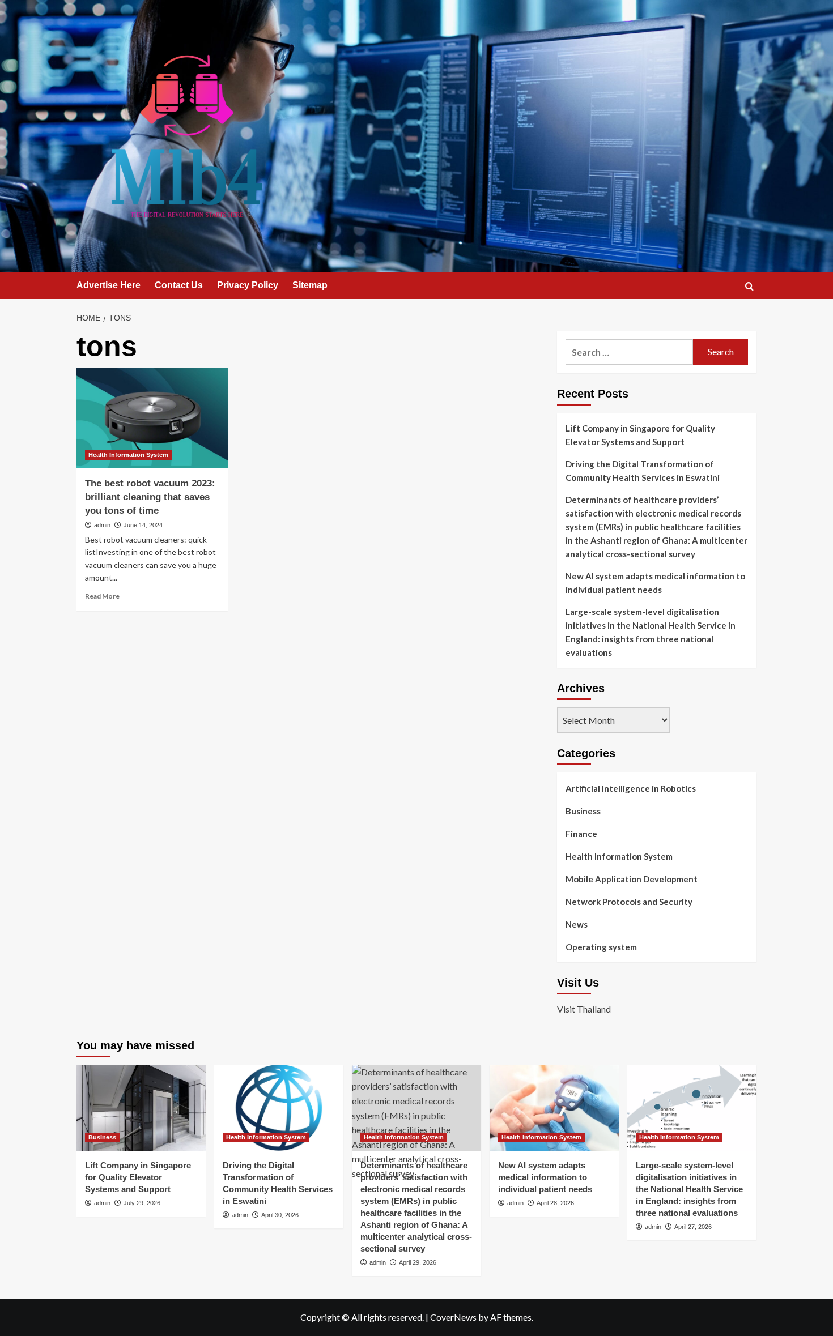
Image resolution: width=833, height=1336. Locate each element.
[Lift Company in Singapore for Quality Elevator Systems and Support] (141, 1108)
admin (102, 525)
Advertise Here (108, 285)
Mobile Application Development (632, 879)
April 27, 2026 (693, 1226)
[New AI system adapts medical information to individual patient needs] (554, 1108)
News (577, 924)
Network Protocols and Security (629, 902)
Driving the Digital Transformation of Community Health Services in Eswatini (643, 471)
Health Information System (128, 454)
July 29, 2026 (142, 1203)
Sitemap (310, 285)
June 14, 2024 (143, 525)
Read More (102, 596)
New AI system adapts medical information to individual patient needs (655, 583)
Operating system (601, 947)
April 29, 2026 (417, 1262)
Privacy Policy (247, 285)
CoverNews (453, 1317)
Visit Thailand (584, 1009)
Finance (581, 834)
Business (583, 811)
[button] (749, 286)
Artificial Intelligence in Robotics (631, 788)
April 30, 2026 (280, 1214)
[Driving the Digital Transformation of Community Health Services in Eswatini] (278, 1108)
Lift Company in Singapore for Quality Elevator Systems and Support (640, 435)
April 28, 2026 (555, 1203)
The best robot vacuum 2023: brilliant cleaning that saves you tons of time (150, 497)
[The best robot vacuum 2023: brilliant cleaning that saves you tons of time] (152, 418)
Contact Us (179, 285)
